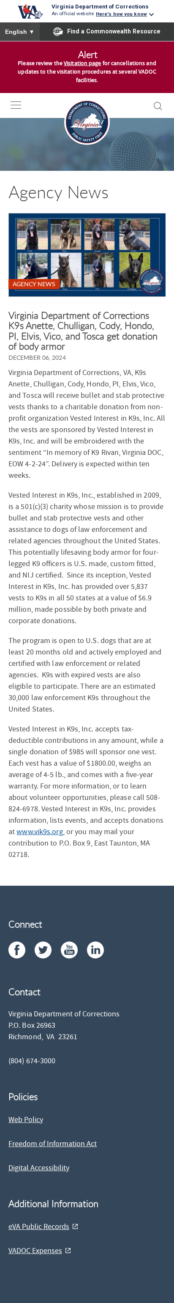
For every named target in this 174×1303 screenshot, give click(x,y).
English (20, 31)
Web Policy (25, 1120)
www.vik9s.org (39, 832)
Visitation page (82, 63)
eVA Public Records (38, 1227)
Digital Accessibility (38, 1168)
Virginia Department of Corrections (100, 6)
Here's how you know (121, 14)
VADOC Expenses (35, 1251)
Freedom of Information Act (52, 1144)
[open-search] (158, 106)
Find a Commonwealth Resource (113, 31)
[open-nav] (22, 105)
